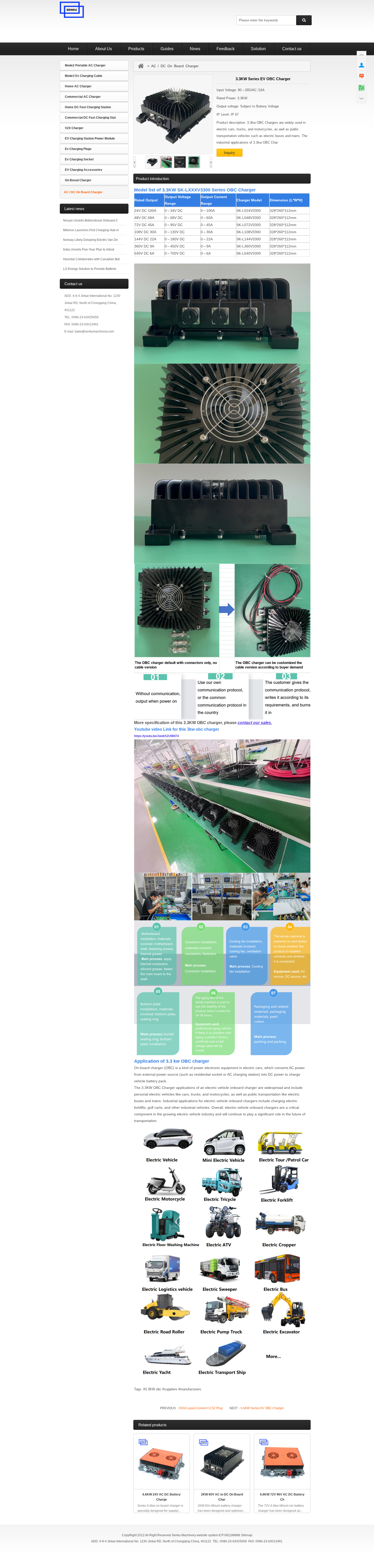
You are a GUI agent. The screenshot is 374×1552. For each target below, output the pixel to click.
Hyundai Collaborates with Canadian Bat (91, 259)
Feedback (226, 49)
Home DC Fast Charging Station (88, 107)
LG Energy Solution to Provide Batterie (89, 269)
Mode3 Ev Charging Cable (83, 76)
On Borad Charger (78, 180)
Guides (167, 49)
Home (73, 49)
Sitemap (246, 1535)
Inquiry (229, 152)
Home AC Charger (78, 86)
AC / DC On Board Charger (83, 192)
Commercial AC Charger (83, 97)
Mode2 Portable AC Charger (85, 65)
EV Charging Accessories (83, 170)
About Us (103, 49)
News (195, 49)
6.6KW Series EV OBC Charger (262, 1408)
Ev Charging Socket (79, 159)
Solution (258, 49)
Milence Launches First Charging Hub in (91, 230)
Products (136, 49)
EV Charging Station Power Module (90, 138)
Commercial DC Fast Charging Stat (90, 117)
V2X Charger (74, 128)
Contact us (291, 49)
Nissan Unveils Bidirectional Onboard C (90, 220)
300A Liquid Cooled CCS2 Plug (201, 1408)
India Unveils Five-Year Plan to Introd (88, 249)
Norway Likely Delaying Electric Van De (90, 240)
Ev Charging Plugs (78, 149)
